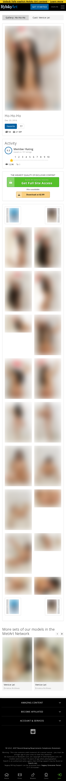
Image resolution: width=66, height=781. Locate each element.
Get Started (39, 6)
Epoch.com (32, 763)
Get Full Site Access (36, 182)
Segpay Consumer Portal (51, 765)
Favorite (11, 126)
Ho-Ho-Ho (13, 115)
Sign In (54, 7)
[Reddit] (33, 731)
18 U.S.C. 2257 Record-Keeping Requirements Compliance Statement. (33, 748)
